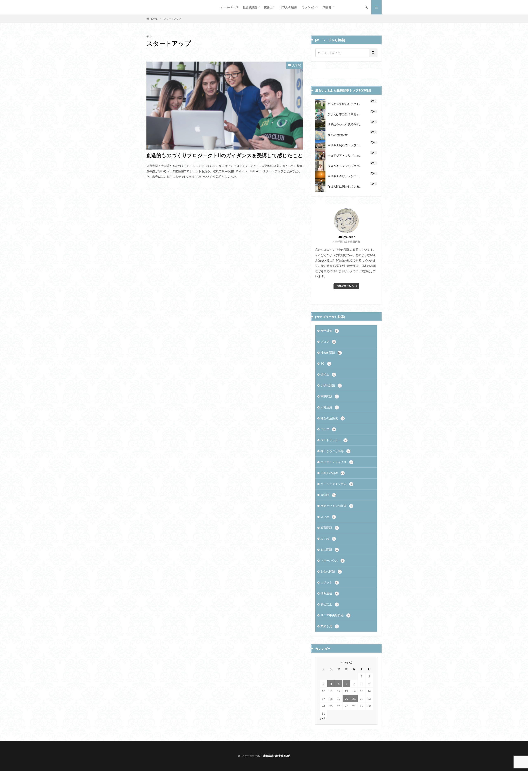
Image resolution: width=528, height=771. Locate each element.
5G (325, 363)
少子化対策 (330, 385)
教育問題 (329, 527)
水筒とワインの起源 (336, 505)
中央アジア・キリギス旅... (344, 155)
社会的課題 (250, 7)
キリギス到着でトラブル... (344, 145)
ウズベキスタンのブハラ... (344, 166)
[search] (373, 53)
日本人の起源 (288, 7)
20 (346, 698)
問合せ (327, 7)
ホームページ (229, 7)
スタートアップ (172, 18)
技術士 (268, 7)
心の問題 (329, 549)
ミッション (309, 7)
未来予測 (329, 626)
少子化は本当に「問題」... (344, 114)
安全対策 (329, 330)
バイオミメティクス (336, 462)
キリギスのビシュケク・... (344, 176)
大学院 (296, 65)
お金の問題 (330, 571)
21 (354, 698)
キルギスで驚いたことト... (344, 104)
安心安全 (329, 604)
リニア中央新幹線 (335, 615)
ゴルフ (328, 429)
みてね (328, 538)
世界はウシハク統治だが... (344, 124)
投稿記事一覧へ (345, 285)
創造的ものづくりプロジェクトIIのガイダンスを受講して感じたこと (224, 155)
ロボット (329, 582)
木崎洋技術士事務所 (276, 756)
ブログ (328, 341)
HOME (154, 18)
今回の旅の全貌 (338, 135)
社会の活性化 (332, 418)
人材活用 (329, 407)
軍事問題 (329, 396)
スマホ (328, 516)
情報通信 (329, 593)
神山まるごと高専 (335, 451)
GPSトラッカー (333, 440)
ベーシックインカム (336, 484)
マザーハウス (332, 560)
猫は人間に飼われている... (344, 186)
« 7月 (322, 718)
